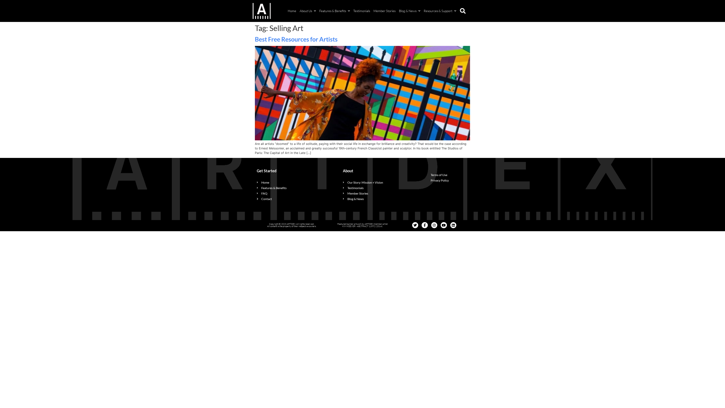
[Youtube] (444, 225)
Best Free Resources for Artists (296, 39)
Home (292, 11)
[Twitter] (415, 225)
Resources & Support (438, 11)
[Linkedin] (453, 225)
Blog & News (407, 11)
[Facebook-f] (425, 225)
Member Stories (384, 11)
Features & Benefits (332, 11)
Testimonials (361, 11)
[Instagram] (434, 225)
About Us (306, 11)
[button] (463, 11)
